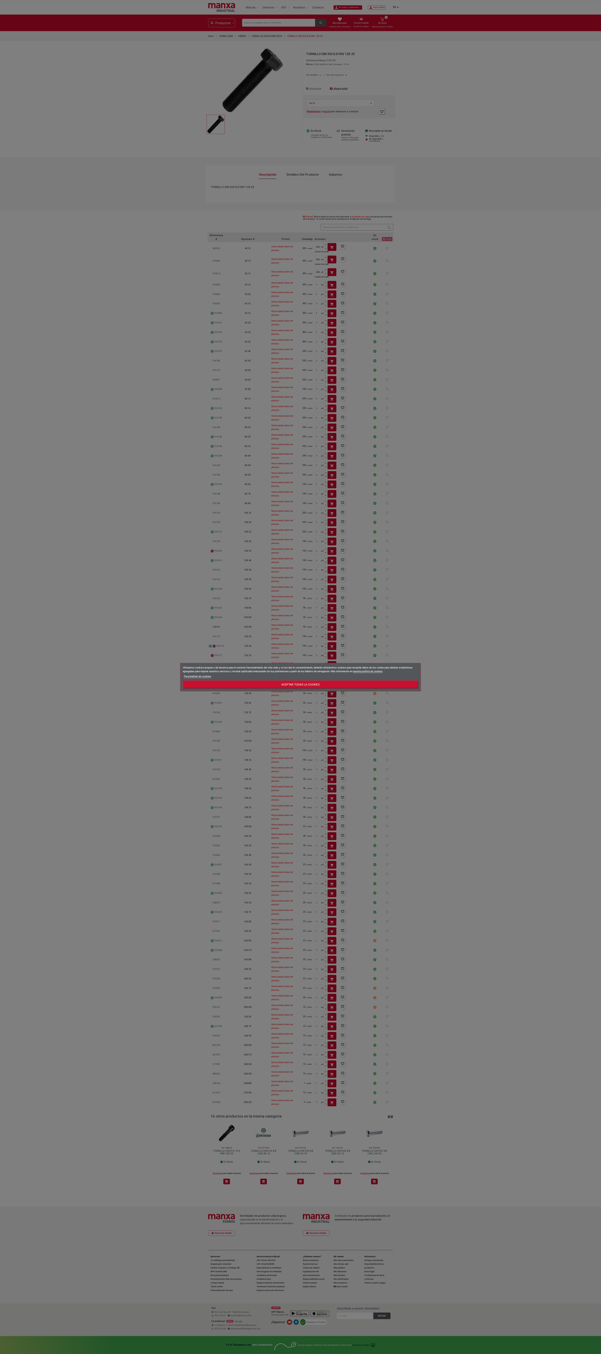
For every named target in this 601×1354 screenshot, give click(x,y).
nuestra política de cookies (368, 671)
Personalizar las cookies (197, 676)
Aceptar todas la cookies (300, 684)
